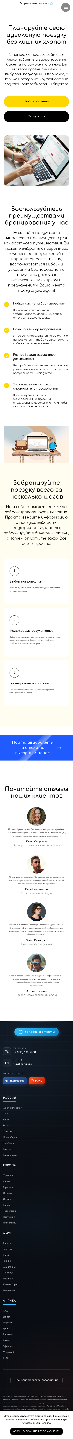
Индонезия (9, 1290)
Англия (6, 1181)
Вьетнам (7, 1249)
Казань (6, 1149)
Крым (6, 1119)
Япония (7, 1260)
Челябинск (8, 1143)
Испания (7, 1193)
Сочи (5, 1113)
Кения (6, 1340)
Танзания (8, 1334)
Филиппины (9, 1266)
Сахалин (7, 1131)
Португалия (9, 1216)
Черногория (9, 1210)
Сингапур (8, 1272)
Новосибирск (10, 1137)
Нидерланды (9, 1222)
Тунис (6, 1328)
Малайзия (8, 1278)
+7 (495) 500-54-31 (24, 1052)
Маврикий (8, 1352)
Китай (6, 1255)
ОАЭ (5, 1310)
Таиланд (7, 1243)
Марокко (8, 1322)
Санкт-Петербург (12, 1107)
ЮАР (5, 1358)
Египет (6, 1316)
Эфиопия (8, 1346)
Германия (8, 1187)
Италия (7, 1199)
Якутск (6, 1125)
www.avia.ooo (26, 1409)
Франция (8, 1175)
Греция (6, 1205)
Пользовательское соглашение (36, 1380)
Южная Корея (10, 1284)
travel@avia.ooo (22, 1063)
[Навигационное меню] (66, 7)
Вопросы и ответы (40, 1031)
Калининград (10, 1155)
